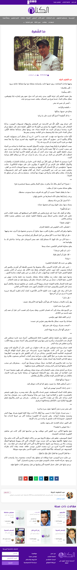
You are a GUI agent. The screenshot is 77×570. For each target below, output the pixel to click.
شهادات (51, 22)
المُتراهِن (62, 512)
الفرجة (28, 18)
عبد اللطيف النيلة (58, 492)
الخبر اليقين (15, 18)
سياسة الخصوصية (30, 563)
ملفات (23, 18)
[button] (56, 478)
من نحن (74, 2)
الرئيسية (71, 18)
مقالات (44, 22)
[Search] (28, 3)
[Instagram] (28, 1)
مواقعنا (34, 554)
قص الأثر (41, 18)
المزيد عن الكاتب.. (60, 498)
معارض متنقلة (9, 512)
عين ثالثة (37, 22)
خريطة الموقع (51, 563)
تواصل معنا (57, 2)
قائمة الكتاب (66, 2)
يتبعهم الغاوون (62, 18)
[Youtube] (31, 1)
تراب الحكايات (50, 18)
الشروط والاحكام (31, 560)
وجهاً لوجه (6, 18)
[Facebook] (35, 1)
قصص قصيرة (9, 530)
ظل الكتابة (29, 22)
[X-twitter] (33, 1)
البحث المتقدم (51, 560)
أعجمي (34, 18)
